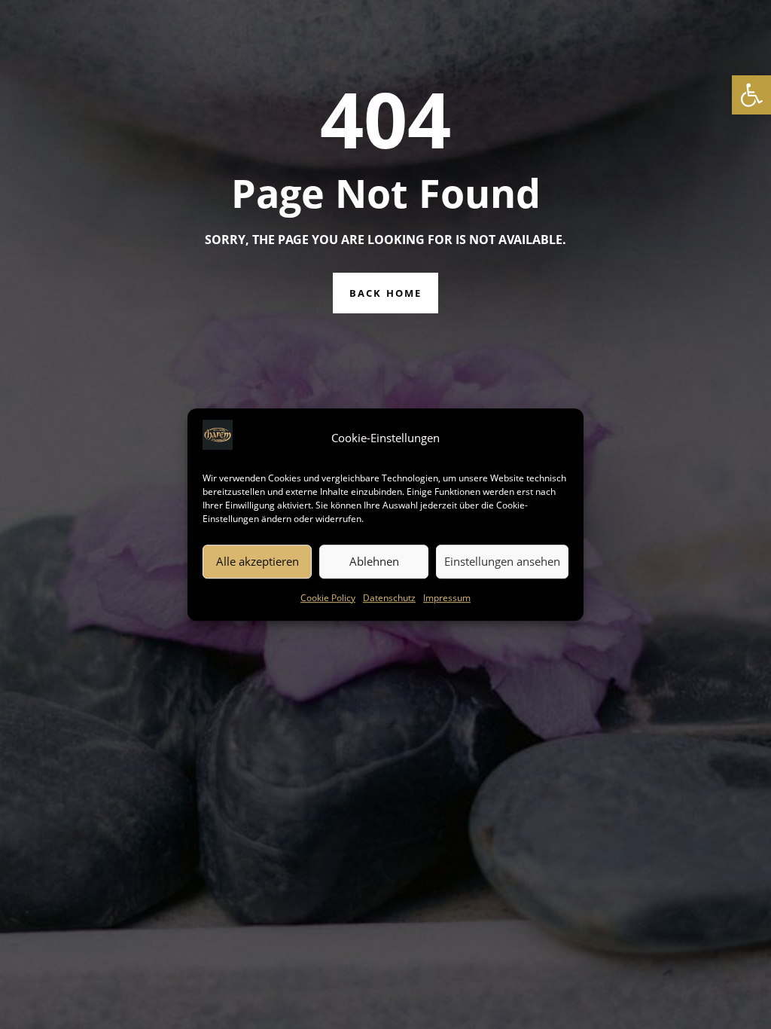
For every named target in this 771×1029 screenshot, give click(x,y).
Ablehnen (374, 561)
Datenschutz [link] (389, 597)
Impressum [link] (447, 597)
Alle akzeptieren (257, 561)
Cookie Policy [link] (327, 597)
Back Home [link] (385, 293)
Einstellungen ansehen (502, 561)
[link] (751, 95)
